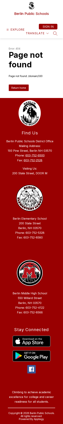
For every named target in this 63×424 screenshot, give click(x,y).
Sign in (48, 26)
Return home (18, 87)
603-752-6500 (35, 155)
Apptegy (39, 419)
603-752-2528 (33, 160)
